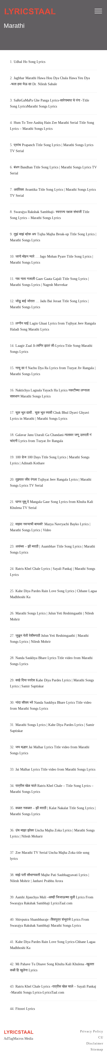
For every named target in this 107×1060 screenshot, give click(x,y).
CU (100, 1037)
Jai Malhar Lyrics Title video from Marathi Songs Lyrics (55, 769)
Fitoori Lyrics (25, 1009)
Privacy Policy (91, 1031)
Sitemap (97, 1049)
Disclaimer (94, 1043)
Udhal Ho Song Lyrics (29, 62)
